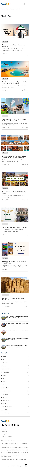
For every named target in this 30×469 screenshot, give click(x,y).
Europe (16, 375)
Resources (16, 394)
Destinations (9, 9)
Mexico (16, 384)
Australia (16, 362)
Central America (16, 369)
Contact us (4, 431)
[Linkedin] (15, 425)
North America (16, 391)
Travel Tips (16, 410)
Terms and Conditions (7, 436)
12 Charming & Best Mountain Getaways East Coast (14, 450)
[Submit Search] (24, 4)
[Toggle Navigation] (28, 4)
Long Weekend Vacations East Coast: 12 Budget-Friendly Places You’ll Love (14, 444)
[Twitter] (6, 425)
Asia (16, 359)
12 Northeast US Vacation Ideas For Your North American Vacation (13, 455)
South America (16, 400)
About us (3, 429)
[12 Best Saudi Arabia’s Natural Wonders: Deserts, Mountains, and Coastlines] (15, 143)
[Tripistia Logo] (5, 4)
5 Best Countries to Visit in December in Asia (12, 441)
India (16, 381)
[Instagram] (9, 425)
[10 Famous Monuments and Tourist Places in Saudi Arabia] (15, 249)
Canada (16, 365)
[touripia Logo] (5, 421)
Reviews (16, 397)
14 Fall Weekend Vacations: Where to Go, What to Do (14, 447)
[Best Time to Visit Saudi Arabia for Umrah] (15, 215)
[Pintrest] (12, 425)
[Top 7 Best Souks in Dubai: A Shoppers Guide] (15, 179)
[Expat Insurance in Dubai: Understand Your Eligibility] (15, 32)
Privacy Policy (4, 434)
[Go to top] (26, 465)
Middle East (16, 387)
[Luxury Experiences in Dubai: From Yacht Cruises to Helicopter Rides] (15, 106)
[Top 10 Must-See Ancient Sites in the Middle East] (15, 285)
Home (2, 9)
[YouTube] (18, 425)
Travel (16, 403)
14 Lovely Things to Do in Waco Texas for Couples (13, 459)
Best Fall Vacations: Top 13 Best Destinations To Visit (14, 452)
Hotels (16, 378)
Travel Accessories (16, 406)
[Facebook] (3, 425)
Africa (16, 356)
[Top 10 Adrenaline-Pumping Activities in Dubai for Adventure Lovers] (15, 69)
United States (16, 413)
